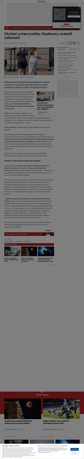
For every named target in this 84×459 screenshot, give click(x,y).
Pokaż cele (74, 453)
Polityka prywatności (18, 456)
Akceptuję (74, 449)
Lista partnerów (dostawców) (44, 452)
